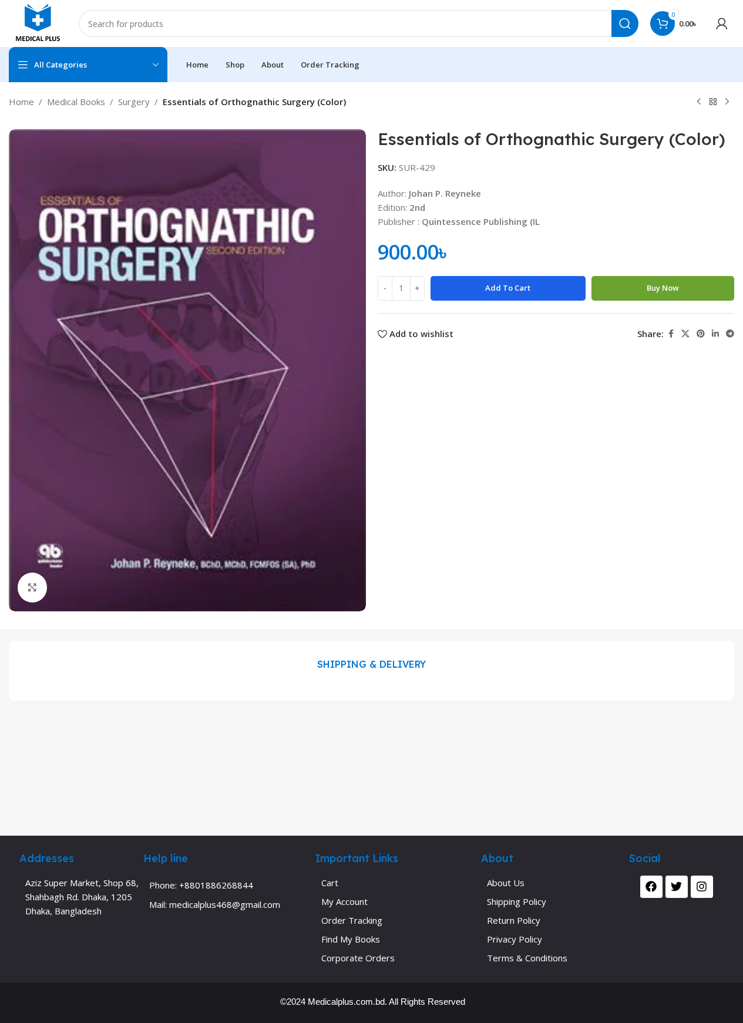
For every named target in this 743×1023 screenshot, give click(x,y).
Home (21, 101)
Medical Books (76, 101)
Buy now (663, 287)
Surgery (134, 101)
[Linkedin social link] (715, 334)
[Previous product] (699, 102)
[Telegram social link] (730, 334)
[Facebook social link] (671, 334)
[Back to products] (713, 102)
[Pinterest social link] (700, 334)
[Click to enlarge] (32, 587)
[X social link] (685, 334)
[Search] (624, 23)
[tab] (371, 664)
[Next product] (727, 102)
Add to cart (507, 287)
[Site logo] (38, 22)
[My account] (722, 23)
